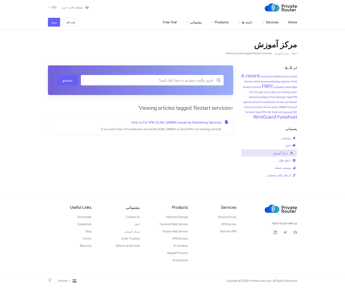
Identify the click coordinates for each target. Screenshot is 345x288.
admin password (262, 81)
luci (279, 92)
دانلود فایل (285, 160)
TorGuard (292, 107)
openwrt (247, 102)
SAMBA (282, 107)
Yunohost (287, 117)
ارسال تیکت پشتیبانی (279, 175)
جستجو (67, 80)
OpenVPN (292, 97)
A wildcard (266, 76)
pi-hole (256, 102)
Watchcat (277, 112)
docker (247, 87)
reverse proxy (270, 107)
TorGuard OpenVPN (255, 112)
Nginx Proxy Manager (274, 97)
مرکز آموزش (282, 53)
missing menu (289, 92)
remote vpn (282, 102)
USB (269, 112)
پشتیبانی (286, 138)
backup (276, 81)
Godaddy (279, 87)
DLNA (294, 81)
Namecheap (255, 97)
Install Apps (290, 87)
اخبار (288, 145)
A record (250, 76)
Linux (266, 92)
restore (258, 107)
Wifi (295, 112)
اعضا (294, 53)
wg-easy (287, 112)
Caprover (285, 81)
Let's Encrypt (256, 92)
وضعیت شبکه (283, 167)
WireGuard (264, 117)
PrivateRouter (267, 102)
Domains (256, 87)
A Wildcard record (282, 76)
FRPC (267, 86)
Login (273, 92)
